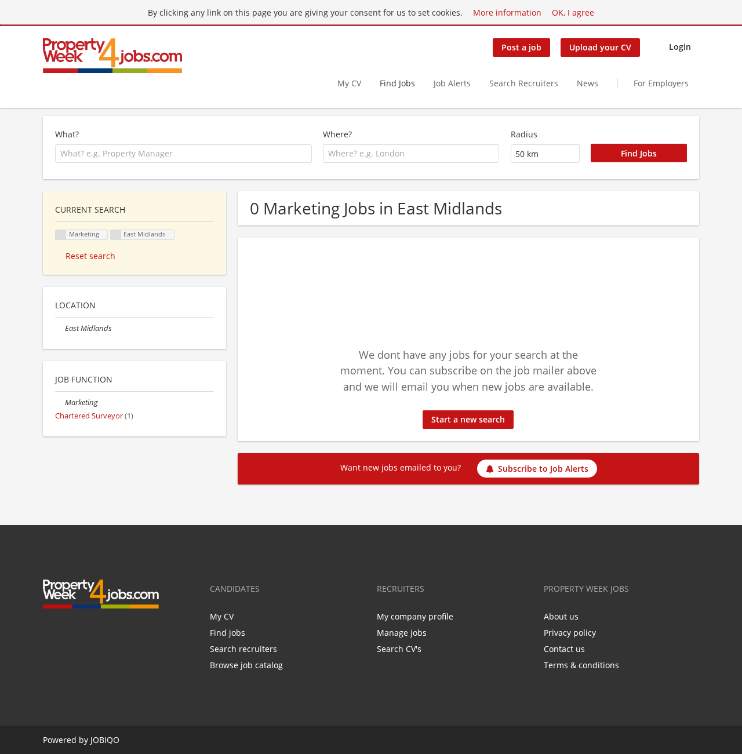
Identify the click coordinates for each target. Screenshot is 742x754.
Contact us (564, 648)
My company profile (415, 616)
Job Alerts (452, 83)
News (587, 83)
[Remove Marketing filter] (60, 402)
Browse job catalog (246, 665)
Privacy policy (570, 632)
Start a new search (468, 419)
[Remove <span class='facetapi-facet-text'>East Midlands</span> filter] (116, 235)
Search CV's (399, 648)
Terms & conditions (581, 665)
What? (67, 134)
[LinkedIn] (89, 633)
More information (507, 12)
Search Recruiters (523, 83)
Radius (524, 134)
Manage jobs (402, 632)
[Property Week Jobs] (112, 55)
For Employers (661, 83)
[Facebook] (51, 633)
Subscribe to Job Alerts (543, 468)
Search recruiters (243, 648)
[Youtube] (106, 633)
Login (680, 46)
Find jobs (227, 632)
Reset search (90, 255)
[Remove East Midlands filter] (60, 328)
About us (561, 616)
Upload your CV (600, 47)
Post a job (521, 47)
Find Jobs (397, 83)
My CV (349, 83)
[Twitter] (70, 633)
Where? (337, 134)
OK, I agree (573, 12)
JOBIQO (104, 739)
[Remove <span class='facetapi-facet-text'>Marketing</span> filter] (61, 235)
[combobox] (183, 153)
